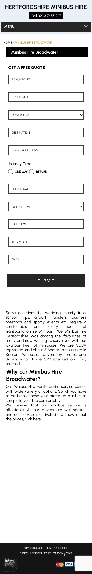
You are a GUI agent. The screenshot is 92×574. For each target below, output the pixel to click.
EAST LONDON (53, 553)
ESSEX (24, 553)
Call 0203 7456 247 (46, 16)
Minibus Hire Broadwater (34, 42)
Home (8, 42)
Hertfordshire (17, 336)
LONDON (36, 553)
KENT (69, 553)
